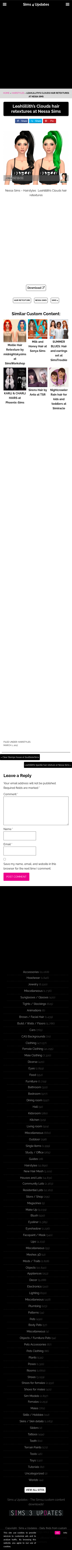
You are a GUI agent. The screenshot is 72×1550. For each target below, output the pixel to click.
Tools (33, 1454)
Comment (10, 794)
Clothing (31, 1043)
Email (7, 844)
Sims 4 (55, 300)
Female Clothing (32, 1048)
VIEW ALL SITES (35, 1490)
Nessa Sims (41, 300)
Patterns (33, 1312)
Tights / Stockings (34, 1004)
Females (33, 1401)
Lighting (34, 1293)
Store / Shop (34, 1196)
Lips (33, 1241)
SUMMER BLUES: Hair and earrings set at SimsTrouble (59, 351)
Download (34, 287)
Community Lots (33, 1183)
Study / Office (34, 1152)
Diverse (32, 1062)
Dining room (34, 1100)
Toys (33, 1460)
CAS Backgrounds (33, 1036)
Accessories (31, 972)
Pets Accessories (35, 1344)
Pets (32, 1319)
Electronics (34, 1286)
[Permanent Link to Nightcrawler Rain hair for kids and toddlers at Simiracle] (59, 385)
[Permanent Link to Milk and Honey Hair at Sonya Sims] (37, 337)
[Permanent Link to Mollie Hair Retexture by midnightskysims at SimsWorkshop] (14, 340)
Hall (35, 1106)
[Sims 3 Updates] (36, 1513)
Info (65, 1533)
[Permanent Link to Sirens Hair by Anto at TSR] (37, 385)
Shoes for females (33, 1383)
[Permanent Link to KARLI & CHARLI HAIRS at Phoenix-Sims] (14, 388)
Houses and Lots (31, 1177)
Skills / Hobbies (33, 1414)
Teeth (33, 1441)
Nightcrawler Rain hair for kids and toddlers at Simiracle (59, 399)
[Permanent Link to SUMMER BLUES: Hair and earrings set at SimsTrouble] (59, 337)
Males (34, 1408)
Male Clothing (33, 1055)
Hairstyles (18, 93)
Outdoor (34, 1139)
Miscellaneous (33, 991)
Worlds (33, 1480)
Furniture (31, 1081)
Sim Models (31, 1396)
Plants (33, 1357)
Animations (34, 1010)
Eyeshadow (33, 1228)
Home (6, 93)
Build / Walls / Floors (31, 1023)
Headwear (33, 977)
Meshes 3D (34, 1254)
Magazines (34, 1203)
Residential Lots (33, 1190)
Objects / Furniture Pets (35, 1338)
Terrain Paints (32, 1447)
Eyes (31, 1068)
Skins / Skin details (32, 1421)
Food (32, 1075)
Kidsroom (34, 1113)
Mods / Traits (31, 1261)
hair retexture (22, 300)
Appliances (34, 1273)
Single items (33, 1146)
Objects (31, 1267)
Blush (34, 1215)
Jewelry (33, 984)
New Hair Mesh (33, 1171)
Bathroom (34, 1087)
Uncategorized (34, 1473)
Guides (33, 1159)
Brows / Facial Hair (31, 1017)
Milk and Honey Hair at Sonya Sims (37, 346)
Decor (33, 1280)
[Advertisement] (36, 49)
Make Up (31, 1209)
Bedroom (34, 1093)
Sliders (34, 1427)
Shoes (32, 1377)
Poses (32, 1364)
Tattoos (32, 1434)
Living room (34, 1126)
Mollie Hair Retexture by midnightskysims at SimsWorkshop (14, 354)
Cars (32, 1030)
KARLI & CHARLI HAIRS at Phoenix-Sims (15, 398)
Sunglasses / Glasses (34, 997)
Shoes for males (34, 1389)
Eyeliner (33, 1222)
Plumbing (34, 1306)
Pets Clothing (35, 1351)
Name (8, 829)
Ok (57, 1533)
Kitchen (34, 1119)
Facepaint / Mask (34, 1235)
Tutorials (33, 1467)
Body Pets (35, 1325)
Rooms (31, 1370)
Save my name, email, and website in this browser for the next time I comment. (29, 866)
